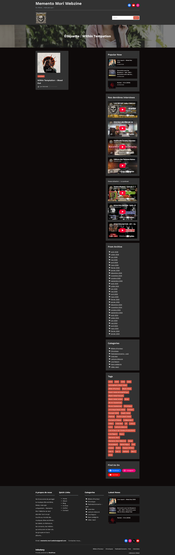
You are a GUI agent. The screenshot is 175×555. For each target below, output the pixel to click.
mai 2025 (114, 291)
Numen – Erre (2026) (123, 82)
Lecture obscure (117, 359)
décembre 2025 (116, 273)
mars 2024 (114, 328)
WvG (110, 455)
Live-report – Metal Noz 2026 (124, 61)
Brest (127, 399)
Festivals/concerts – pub (120, 354)
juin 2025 (114, 289)
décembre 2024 (116, 305)
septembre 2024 (117, 313)
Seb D (111, 451)
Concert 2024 (113, 413)
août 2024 (114, 315)
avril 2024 (114, 326)
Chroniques (109, 549)
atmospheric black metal (118, 385)
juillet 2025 (115, 286)
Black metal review (115, 399)
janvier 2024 (115, 334)
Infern (111, 423)
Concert (130, 410)
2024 (116, 382)
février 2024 (115, 331)
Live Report (115, 362)
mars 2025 (114, 297)
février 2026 (115, 268)
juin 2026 (114, 257)
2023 (110, 382)
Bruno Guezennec (115, 402)
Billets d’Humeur (98, 549)
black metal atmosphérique (118, 392)
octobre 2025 (115, 278)
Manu (122, 434)
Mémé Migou (124, 444)
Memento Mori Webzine (59, 3)
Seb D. (118, 451)
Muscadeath (113, 444)
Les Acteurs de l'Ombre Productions (122, 430)
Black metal (126, 389)
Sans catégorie (116, 364)
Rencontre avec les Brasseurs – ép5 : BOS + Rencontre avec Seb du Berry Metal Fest (124, 72)
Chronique (41, 76)
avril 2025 (114, 294)
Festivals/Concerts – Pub (123, 549)
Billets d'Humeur (117, 348)
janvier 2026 (115, 270)
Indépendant (128, 420)
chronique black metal (117, 410)
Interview (114, 356)
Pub (133, 444)
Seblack (126, 451)
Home (65, 499)
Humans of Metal (115, 420)
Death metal (125, 413)
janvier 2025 (115, 302)
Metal (130, 441)
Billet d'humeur (114, 389)
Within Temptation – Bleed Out (50, 81)
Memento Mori (114, 437)
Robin (118, 448)
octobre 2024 (116, 310)
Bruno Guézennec (115, 406)
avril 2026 (114, 262)
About (65, 501)
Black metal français (116, 396)
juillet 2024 (115, 318)
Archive (65, 506)
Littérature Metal (134, 553)
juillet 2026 (115, 254)
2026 (129, 382)
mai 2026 (114, 260)
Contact (65, 510)
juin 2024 (114, 321)
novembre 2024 (116, 307)
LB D (110, 427)
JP (126, 423)
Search (136, 17)
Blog (64, 503)
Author (65, 508)
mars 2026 (114, 265)
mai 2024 (114, 323)
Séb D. (133, 451)
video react (115, 367)
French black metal (124, 416)
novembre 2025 (116, 276)
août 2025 (114, 284)
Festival (111, 416)
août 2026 (114, 252)
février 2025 (115, 299)
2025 (123, 382)
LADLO (132, 423)
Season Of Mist (128, 448)
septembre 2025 (116, 281)
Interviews (136, 549)
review (111, 448)
